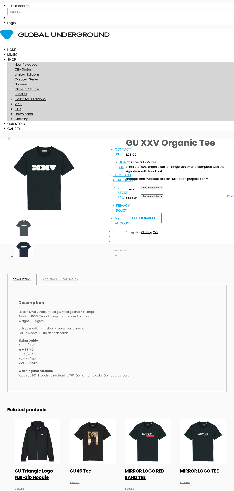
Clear (230, 196)
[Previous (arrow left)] (114, 255)
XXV (155, 232)
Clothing (21, 119)
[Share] (121, 250)
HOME (11, 49)
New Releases (26, 64)
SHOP (11, 59)
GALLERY (13, 128)
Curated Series (27, 79)
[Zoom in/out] (114, 250)
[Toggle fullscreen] (117, 250)
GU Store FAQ (123, 192)
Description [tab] (22, 279)
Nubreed (22, 84)
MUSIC (12, 54)
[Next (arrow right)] (117, 255)
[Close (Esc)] (125, 250)
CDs (18, 109)
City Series (23, 69)
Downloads (24, 114)
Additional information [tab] (60, 279)
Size (131, 189)
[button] (9, 138)
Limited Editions (27, 74)
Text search (20, 5)
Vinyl (18, 104)
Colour (131, 198)
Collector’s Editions (30, 99)
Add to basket (144, 218)
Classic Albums (27, 89)
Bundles (21, 94)
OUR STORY (16, 123)
